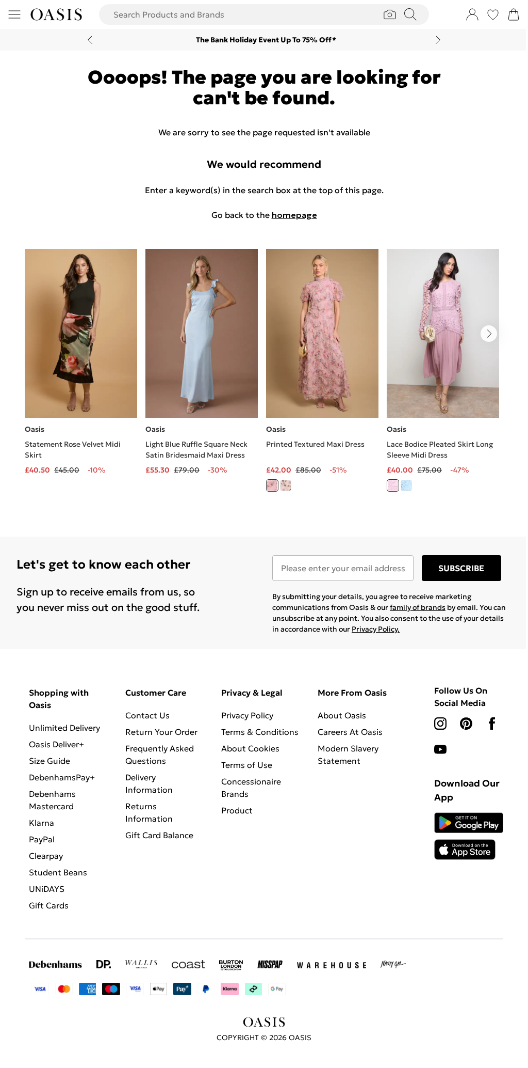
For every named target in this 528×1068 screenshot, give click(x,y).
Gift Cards (49, 905)
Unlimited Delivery (64, 728)
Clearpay (46, 856)
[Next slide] (438, 40)
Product (237, 810)
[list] (264, 376)
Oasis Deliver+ (56, 744)
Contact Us (147, 715)
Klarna (41, 823)
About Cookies (250, 748)
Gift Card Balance (159, 835)
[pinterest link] (466, 723)
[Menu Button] (14, 14)
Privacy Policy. (376, 629)
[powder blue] (406, 485)
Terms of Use (246, 765)
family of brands (418, 607)
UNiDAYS (46, 889)
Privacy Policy (247, 715)
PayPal (42, 839)
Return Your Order (161, 732)
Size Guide (49, 761)
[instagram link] (440, 723)
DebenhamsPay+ (62, 777)
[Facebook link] (492, 723)
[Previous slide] (90, 40)
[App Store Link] (468, 836)
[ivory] (285, 485)
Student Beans (58, 872)
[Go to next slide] (489, 333)
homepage (294, 215)
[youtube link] (440, 749)
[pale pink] (393, 485)
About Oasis (342, 715)
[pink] (272, 485)
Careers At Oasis (350, 732)
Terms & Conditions (260, 732)
